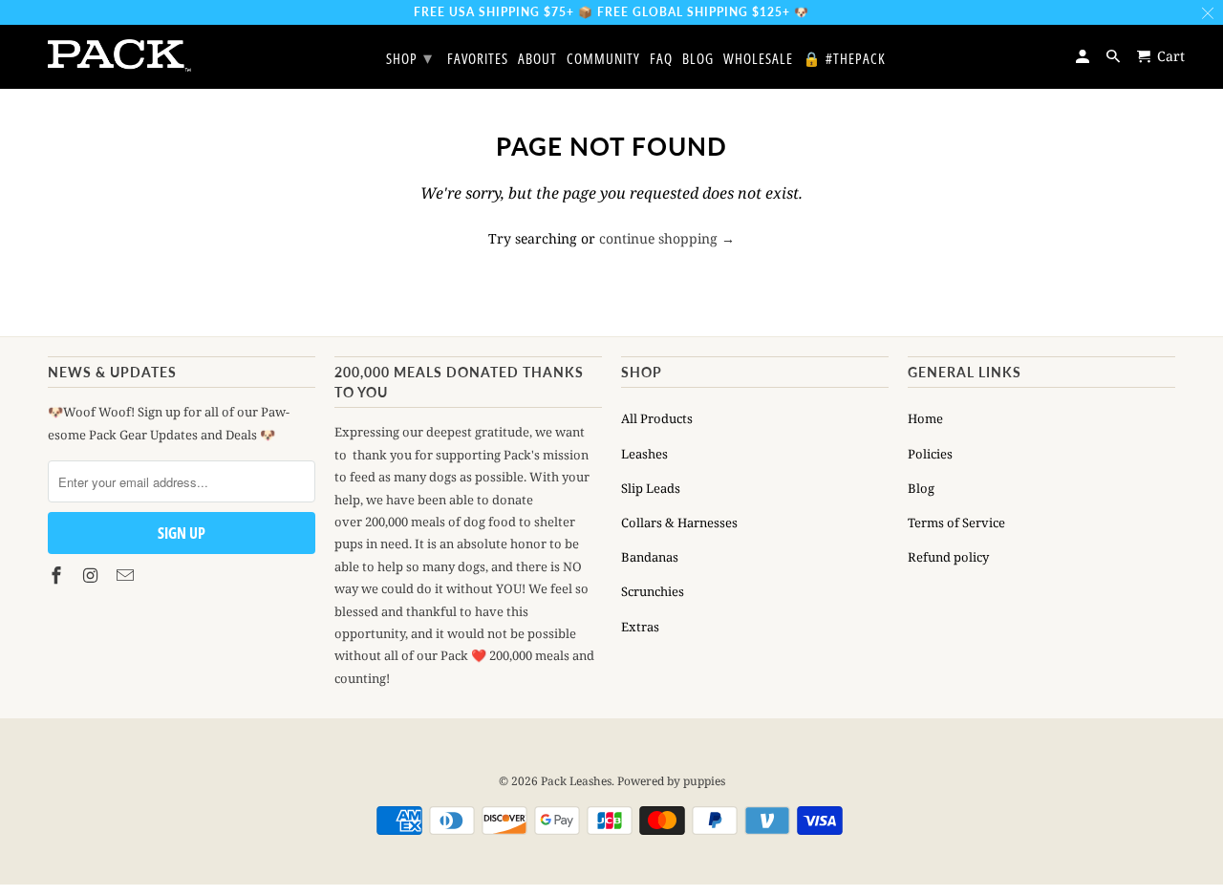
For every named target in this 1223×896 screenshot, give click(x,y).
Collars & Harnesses (679, 522)
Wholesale (758, 59)
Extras (640, 626)
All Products (657, 418)
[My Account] (1084, 56)
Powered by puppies (671, 781)
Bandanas (649, 556)
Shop (409, 57)
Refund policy (948, 556)
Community (603, 59)
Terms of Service (956, 522)
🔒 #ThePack (844, 59)
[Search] (1114, 56)
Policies (930, 453)
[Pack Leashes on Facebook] (58, 575)
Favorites (477, 59)
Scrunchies (652, 591)
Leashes (644, 453)
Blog (921, 488)
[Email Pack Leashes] (127, 575)
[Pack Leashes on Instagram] (92, 575)
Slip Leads (650, 488)
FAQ (661, 59)
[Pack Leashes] (119, 55)
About (537, 59)
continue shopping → (667, 238)
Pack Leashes (576, 781)
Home (925, 418)
